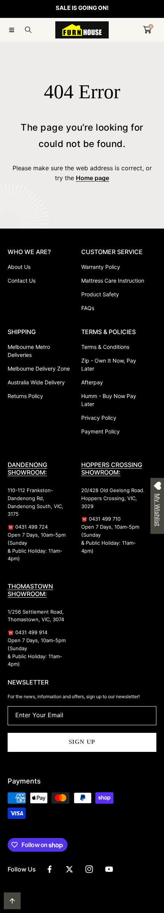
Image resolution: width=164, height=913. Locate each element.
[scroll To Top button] (12, 900)
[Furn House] (82, 30)
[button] (11, 29)
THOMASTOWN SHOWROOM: (30, 590)
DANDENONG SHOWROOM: (27, 468)
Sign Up (82, 742)
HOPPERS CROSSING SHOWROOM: (111, 468)
